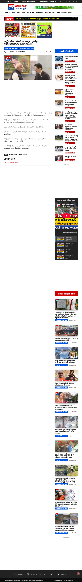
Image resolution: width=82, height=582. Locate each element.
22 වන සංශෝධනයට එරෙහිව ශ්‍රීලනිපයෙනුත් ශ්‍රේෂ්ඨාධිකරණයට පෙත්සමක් (71, 103)
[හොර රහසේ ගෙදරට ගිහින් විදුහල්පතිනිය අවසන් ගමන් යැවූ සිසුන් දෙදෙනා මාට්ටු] (66, 397)
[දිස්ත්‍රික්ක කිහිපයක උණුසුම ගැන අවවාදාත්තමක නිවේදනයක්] (59, 91)
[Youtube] (76, 1)
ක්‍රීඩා (53, 12)
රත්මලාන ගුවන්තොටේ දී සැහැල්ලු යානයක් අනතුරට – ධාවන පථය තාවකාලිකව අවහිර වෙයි (71, 138)
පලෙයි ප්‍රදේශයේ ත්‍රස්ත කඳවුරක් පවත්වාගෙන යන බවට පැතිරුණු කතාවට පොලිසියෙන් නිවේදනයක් (64, 528)
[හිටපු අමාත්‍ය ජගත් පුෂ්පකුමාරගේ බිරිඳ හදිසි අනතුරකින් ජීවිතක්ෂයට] (66, 353)
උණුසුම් (18, 12)
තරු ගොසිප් (30, 12)
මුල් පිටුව (7, 12)
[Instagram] (66, 1)
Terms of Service (68, 580)
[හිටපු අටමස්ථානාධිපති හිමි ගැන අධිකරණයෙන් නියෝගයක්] (66, 375)
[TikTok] (69, 1)
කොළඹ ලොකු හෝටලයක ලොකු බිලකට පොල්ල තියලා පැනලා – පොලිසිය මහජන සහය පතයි (64, 455)
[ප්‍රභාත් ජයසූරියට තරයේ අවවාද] (59, 58)
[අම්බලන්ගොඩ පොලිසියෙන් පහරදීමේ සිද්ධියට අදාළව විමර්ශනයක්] (59, 126)
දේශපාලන (48, 12)
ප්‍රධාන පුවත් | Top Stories (61, 532)
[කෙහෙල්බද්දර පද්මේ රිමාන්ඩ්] (59, 158)
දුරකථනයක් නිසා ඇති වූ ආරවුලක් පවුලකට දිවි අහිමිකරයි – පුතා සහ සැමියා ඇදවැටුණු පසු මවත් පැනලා (65, 480)
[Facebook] (63, 1)
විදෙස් (58, 12)
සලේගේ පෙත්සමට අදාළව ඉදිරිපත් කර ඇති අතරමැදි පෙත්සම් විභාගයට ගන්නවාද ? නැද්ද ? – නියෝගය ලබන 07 (71, 80)
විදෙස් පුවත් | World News (27, 48)
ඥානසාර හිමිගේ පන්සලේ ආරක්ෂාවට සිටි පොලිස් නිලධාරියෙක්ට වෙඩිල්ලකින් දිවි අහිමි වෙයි (66, 504)
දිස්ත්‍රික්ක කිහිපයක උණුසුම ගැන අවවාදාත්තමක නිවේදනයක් (70, 92)
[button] (60, 1)
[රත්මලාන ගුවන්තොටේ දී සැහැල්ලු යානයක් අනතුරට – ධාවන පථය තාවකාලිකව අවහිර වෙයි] (59, 137)
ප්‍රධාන (13, 12)
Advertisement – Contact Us (48, 1)
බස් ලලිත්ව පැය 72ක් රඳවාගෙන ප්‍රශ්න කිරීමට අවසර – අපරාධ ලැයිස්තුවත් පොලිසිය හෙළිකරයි (71, 115)
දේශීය (24, 12)
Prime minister (23, 155)
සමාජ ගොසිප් (39, 12)
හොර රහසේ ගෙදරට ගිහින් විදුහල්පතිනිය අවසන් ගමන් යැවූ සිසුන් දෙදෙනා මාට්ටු (66, 407)
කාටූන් (70, 12)
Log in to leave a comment (11, 162)
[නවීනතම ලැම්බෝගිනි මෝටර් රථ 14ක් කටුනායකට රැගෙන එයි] (66, 330)
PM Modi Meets (13, 155)
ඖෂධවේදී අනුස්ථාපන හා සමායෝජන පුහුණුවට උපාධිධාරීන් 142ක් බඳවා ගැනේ (71, 67)
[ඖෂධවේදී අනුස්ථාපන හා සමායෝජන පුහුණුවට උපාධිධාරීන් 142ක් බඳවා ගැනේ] (59, 66)
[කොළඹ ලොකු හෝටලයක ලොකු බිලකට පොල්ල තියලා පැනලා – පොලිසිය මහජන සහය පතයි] (66, 446)
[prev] (73, 19)
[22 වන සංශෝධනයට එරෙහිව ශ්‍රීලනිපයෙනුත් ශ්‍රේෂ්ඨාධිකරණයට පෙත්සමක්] (59, 102)
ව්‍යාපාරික (64, 12)
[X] (73, 1)
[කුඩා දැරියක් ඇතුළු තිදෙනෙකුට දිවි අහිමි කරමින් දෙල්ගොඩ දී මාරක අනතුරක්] (66, 422)
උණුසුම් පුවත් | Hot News (11, 48)
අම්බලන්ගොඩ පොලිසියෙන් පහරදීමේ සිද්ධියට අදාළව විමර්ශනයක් (71, 127)
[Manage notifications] (78, 573)
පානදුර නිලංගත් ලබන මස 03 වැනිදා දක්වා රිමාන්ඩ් (71, 148)
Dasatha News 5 (22, 52)
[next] (76, 19)
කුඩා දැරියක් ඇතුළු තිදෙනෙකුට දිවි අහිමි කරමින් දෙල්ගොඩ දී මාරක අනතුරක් (65, 431)
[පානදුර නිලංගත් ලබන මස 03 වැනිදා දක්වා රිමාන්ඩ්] (59, 148)
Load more (66, 165)
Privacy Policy (58, 580)
